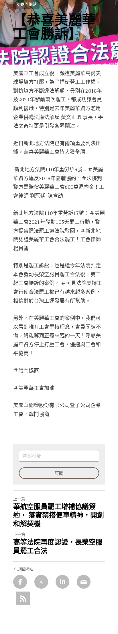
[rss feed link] (23, 598)
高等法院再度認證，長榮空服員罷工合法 (58, 546)
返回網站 (29, 4)
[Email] (84, 582)
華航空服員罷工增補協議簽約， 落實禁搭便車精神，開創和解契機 (58, 515)
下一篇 (19, 534)
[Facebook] (20, 582)
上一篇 (19, 498)
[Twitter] (41, 582)
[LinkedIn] (62, 582)
